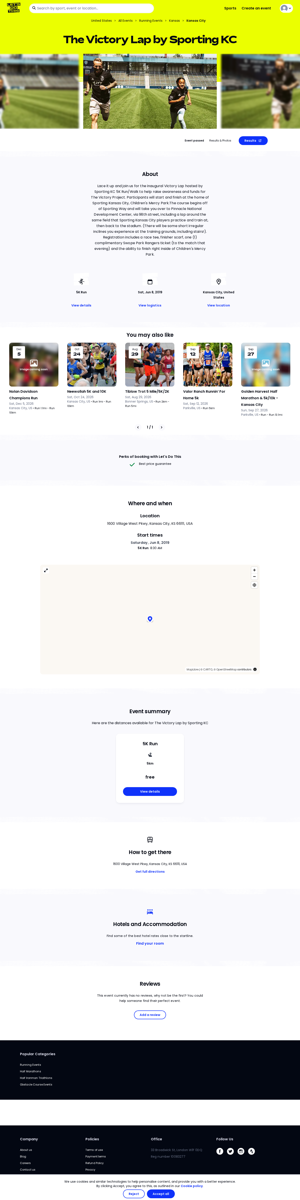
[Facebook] (221, 1155)
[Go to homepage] (14, 8)
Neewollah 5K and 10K (86, 391)
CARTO (207, 669)
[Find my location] (254, 585)
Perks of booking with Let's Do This (150, 456)
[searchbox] (91, 8)
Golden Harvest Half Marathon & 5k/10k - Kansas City (259, 398)
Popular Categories (37, 1054)
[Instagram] (242, 1155)
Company (29, 1139)
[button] (150, 619)
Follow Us (224, 1139)
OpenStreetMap (226, 669)
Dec (19, 349)
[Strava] (253, 1155)
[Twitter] (232, 1155)
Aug (135, 349)
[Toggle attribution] (255, 669)
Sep (192, 349)
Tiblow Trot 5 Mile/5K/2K (147, 391)
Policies (92, 1139)
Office (156, 1139)
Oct (77, 349)
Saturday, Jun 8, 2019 (150, 542)
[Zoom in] (254, 570)
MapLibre (193, 669)
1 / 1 (150, 427)
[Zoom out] (254, 576)
